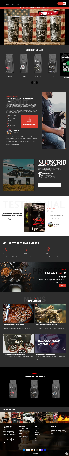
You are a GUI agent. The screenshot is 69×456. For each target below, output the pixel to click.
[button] (13, 2)
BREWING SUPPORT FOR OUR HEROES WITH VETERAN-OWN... (47, 324)
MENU (36, 430)
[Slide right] (37, 82)
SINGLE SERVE (37, 432)
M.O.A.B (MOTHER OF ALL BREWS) (52, 75)
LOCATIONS (36, 438)
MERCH (36, 436)
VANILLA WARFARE (38, 75)
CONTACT (36, 442)
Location (52, 438)
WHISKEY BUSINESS (9, 75)
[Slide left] (32, 82)
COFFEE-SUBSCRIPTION (38, 434)
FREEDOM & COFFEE (23, 75)
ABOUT (36, 440)
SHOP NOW (63, 285)
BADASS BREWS (37, 428)
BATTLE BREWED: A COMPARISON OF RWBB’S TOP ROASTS (14, 324)
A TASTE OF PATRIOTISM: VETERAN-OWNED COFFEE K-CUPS (14, 354)
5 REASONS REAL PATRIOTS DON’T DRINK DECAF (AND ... (46, 354)
